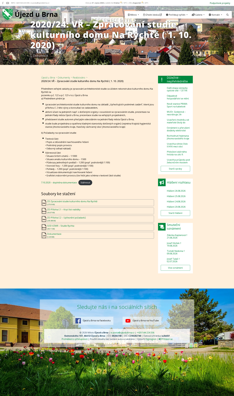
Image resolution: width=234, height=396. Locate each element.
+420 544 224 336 (145, 332)
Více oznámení (175, 267)
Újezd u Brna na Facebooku (96, 320)
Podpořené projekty (220, 3)
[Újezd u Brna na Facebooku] (3, 3)
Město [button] (133, 14)
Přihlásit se (167, 339)
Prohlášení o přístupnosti (75, 339)
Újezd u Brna (48, 77)
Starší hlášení (175, 213)
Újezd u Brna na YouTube (145, 320)
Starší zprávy (175, 168)
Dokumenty (64, 77)
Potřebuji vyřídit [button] (177, 14)
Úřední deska (152, 14)
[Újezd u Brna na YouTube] (7, 3)
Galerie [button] (199, 14)
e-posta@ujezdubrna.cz (122, 332)
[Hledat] (227, 14)
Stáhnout (85, 182)
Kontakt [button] (215, 14)
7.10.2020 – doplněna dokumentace (59, 182)
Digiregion (150, 339)
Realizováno (79, 77)
